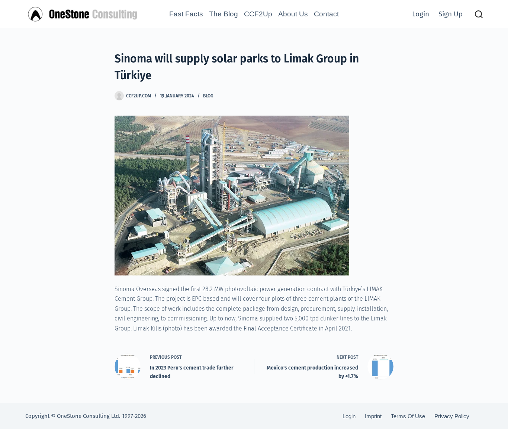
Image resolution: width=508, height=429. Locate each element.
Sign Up (450, 14)
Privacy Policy (451, 416)
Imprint (373, 416)
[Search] (479, 14)
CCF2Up (258, 14)
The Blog (223, 14)
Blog (208, 96)
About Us (293, 14)
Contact (326, 14)
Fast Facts (186, 14)
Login (420, 14)
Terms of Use (408, 416)
